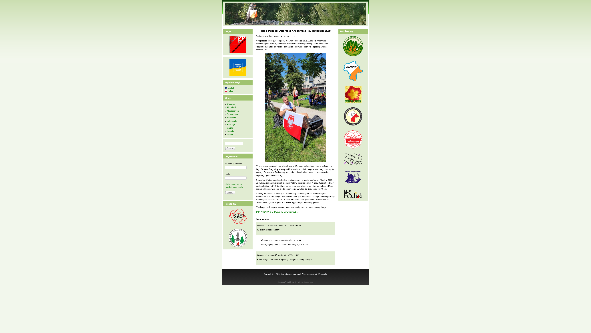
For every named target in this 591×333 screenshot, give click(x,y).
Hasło (228, 173)
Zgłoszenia (232, 120)
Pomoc (230, 134)
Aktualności (232, 107)
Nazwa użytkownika (234, 163)
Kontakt (230, 131)
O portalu (231, 103)
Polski (230, 90)
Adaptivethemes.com (305, 282)
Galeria (230, 127)
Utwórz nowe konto (233, 184)
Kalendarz (231, 117)
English (230, 87)
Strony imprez (233, 114)
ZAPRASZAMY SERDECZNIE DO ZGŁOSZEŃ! (277, 211)
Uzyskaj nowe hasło (234, 187)
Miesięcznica (233, 110)
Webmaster (322, 274)
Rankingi (231, 124)
